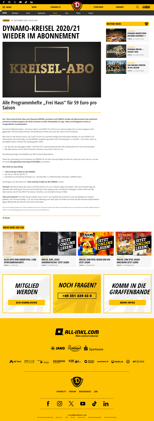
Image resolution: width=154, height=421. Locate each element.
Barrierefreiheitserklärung (45, 417)
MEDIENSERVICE (85, 391)
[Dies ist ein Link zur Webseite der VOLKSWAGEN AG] (128, 361)
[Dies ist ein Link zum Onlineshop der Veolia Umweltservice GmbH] (117, 361)
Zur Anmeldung (26, 302)
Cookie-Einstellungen (110, 417)
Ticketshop (98, 7)
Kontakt (73, 417)
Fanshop (120, 7)
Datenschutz (81, 417)
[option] (21, 249)
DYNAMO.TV (56, 7)
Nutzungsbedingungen (94, 417)
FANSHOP (72, 391)
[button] (137, 7)
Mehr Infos (127, 302)
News (34, 7)
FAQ (66, 417)
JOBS (96, 391)
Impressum (59, 417)
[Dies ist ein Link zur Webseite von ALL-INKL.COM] (77, 332)
